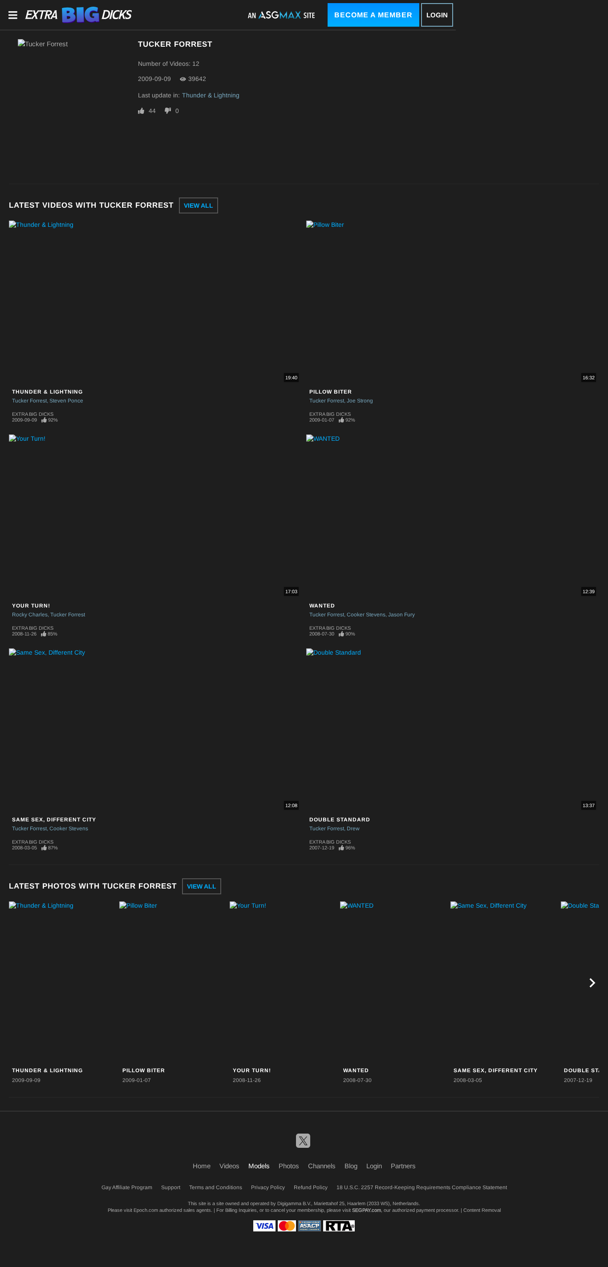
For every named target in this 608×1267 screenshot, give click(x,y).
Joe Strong (360, 401)
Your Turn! (31, 606)
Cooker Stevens (366, 614)
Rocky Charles (30, 614)
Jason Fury (401, 614)
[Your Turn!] (284, 982)
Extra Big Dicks (32, 414)
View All (198, 205)
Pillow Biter (330, 392)
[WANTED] (394, 982)
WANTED (322, 606)
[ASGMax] (78, 15)
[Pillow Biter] (173, 982)
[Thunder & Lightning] (63, 982)
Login (437, 15)
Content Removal (482, 1210)
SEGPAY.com (366, 1210)
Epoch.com (146, 1210)
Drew (353, 828)
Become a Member (373, 15)
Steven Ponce (66, 401)
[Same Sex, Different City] (504, 982)
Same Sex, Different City (54, 820)
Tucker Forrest (29, 401)
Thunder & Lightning (210, 95)
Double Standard (339, 820)
